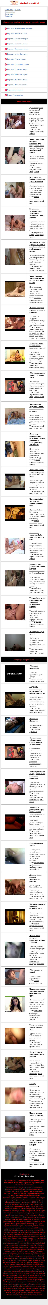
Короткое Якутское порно (17, 85)
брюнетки (33, 766)
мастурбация (34, 800)
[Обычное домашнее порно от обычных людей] (15, 386)
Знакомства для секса (13, 10)
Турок (36, 1042)
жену (38, 1046)
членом (39, 1044)
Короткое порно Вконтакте (17, 54)
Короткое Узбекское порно (17, 74)
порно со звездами (35, 168)
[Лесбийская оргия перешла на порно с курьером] (15, 323)
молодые (32, 302)
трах (39, 983)
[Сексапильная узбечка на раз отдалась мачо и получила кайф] (15, 752)
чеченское (38, 649)
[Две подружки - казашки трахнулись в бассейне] (15, 886)
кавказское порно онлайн (35, 267)
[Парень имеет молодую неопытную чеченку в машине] (15, 950)
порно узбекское (34, 760)
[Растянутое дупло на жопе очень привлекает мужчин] (15, 355)
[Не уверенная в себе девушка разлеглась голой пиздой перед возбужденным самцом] (15, 256)
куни (43, 338)
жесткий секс (34, 869)
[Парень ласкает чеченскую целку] (15, 1124)
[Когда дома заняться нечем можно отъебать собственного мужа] (15, 699)
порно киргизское (34, 393)
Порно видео (9, 14)
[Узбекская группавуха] (15, 673)
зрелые (37, 331)
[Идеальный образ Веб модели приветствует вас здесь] (15, 513)
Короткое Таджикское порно (18, 64)
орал (36, 336)
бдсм (42, 331)
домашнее (39, 300)
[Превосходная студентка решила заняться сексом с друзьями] (15, 416)
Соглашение (18, 1176)
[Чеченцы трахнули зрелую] (15, 642)
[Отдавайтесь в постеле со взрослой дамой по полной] (15, 190)
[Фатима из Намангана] (15, 725)
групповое (38, 679)
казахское (37, 1101)
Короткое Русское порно (16, 59)
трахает (32, 1046)
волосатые (33, 653)
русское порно (34, 338)
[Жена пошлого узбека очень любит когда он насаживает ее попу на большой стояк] (15, 578)
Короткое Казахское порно (17, 44)
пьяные (39, 302)
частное (41, 681)
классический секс (36, 592)
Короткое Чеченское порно (17, 80)
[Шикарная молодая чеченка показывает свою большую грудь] (15, 1004)
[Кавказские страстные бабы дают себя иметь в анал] (15, 546)
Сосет (36, 981)
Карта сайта (29, 1176)
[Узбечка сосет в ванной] (15, 976)
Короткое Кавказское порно (17, 39)
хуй (41, 329)
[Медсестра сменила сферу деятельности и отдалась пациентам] (15, 787)
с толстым (34, 1043)
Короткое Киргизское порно (17, 49)
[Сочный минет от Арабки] (15, 856)
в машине (40, 964)
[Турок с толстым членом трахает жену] (15, 1036)
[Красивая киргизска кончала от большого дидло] (15, 917)
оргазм (32, 134)
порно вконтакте (34, 198)
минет (37, 131)
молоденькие (34, 334)
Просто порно (10, 12)
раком (37, 329)
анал (41, 131)
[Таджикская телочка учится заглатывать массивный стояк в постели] (15, 223)
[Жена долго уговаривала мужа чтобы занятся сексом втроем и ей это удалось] (15, 822)
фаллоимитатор (35, 764)
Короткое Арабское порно (17, 33)
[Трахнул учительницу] (15, 1095)
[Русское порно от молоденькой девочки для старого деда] (15, 121)
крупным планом (35, 1107)
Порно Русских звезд (15, 95)
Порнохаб (8, 16)
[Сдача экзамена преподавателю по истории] (15, 1065)
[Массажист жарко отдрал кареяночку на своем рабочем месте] (15, 481)
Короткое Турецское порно (17, 69)
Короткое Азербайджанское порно (20, 28)
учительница (34, 1105)
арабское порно (35, 867)
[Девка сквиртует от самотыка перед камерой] (15, 1153)
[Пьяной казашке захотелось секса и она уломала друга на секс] (15, 289)
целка (31, 1135)
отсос (31, 331)
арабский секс (34, 865)
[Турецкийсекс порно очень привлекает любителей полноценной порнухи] (15, 612)
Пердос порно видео (15, 90)
